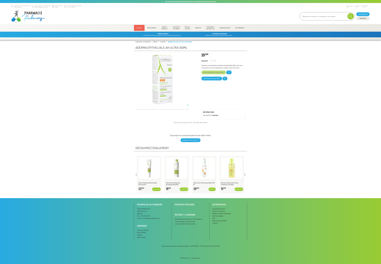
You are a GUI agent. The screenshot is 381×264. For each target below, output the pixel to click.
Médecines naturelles (210, 28)
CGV (213, 218)
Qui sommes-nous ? (219, 209)
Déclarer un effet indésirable (221, 213)
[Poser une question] (224, 78)
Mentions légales (217, 216)
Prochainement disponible (213, 72)
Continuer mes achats (211, 78)
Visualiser (156, 189)
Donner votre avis (189, 140)
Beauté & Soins (187, 28)
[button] (136, 174)
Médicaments (151, 28)
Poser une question (218, 211)
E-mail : (148, 218)
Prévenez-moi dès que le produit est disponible (216, 65)
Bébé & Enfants (165, 28)
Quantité (204, 61)
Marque (155, 42)
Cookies (215, 223)
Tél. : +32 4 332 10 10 (143, 216)
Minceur (198, 28)
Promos (139, 28)
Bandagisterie (225, 28)
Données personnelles (219, 221)
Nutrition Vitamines (176, 28)
